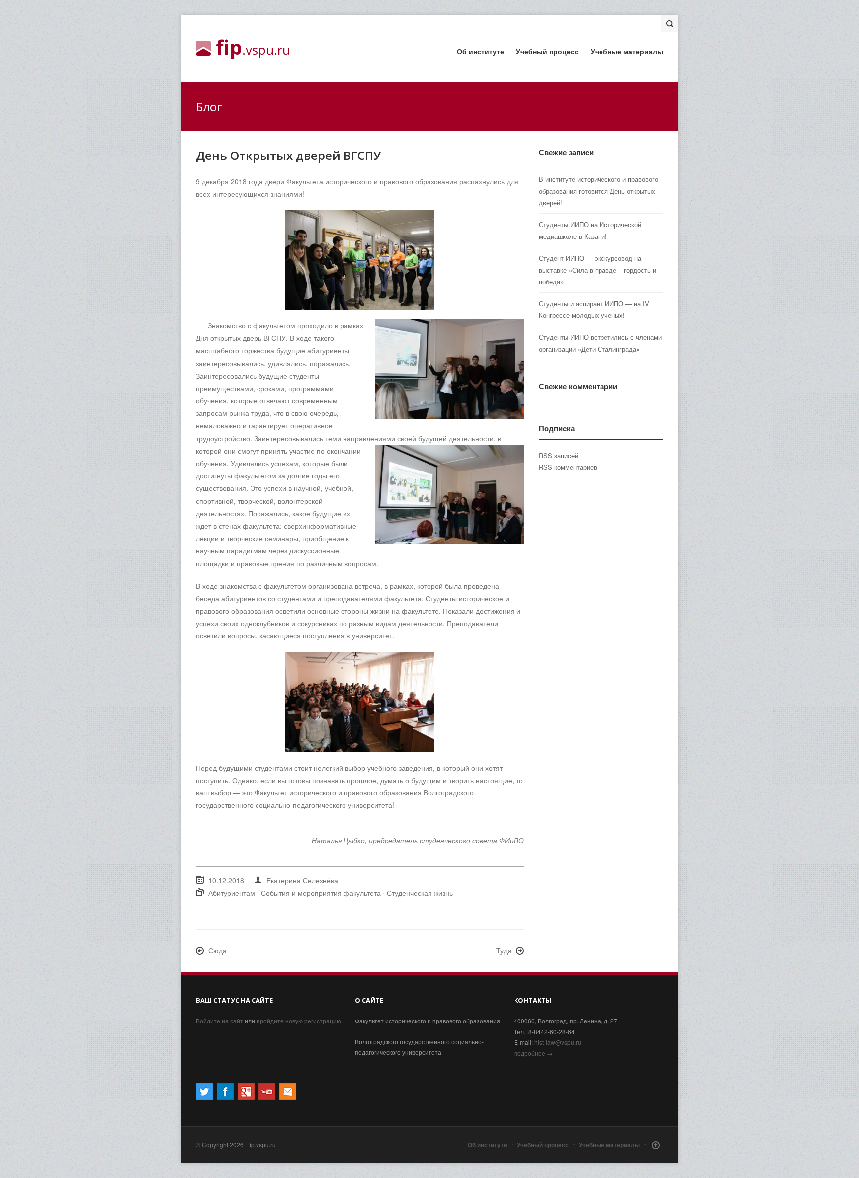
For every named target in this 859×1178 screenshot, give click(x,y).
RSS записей (558, 455)
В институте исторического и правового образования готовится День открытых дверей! (598, 190)
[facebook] (225, 1097)
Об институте (480, 51)
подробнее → (533, 1053)
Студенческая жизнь (420, 893)
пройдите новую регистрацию (299, 1021)
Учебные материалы (627, 51)
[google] (246, 1097)
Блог (209, 106)
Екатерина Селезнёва (302, 880)
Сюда (217, 950)
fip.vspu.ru (262, 1144)
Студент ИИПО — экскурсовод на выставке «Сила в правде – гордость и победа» (597, 269)
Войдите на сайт (219, 1021)
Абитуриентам (231, 893)
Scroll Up (655, 1145)
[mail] (287, 1097)
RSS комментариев (568, 466)
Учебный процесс (547, 51)
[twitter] (204, 1097)
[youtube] (266, 1097)
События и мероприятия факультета (321, 893)
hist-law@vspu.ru (557, 1042)
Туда (504, 950)
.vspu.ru (253, 48)
